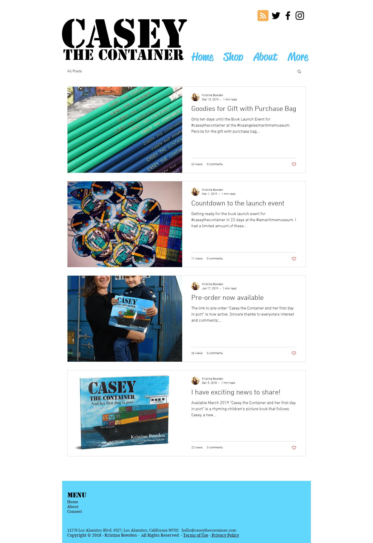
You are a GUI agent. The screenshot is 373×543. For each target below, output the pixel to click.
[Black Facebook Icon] (288, 15)
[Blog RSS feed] (263, 16)
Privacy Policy (225, 535)
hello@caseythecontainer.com (209, 530)
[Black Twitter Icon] (276, 15)
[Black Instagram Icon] (300, 15)
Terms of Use (195, 535)
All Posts (74, 71)
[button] (299, 72)
